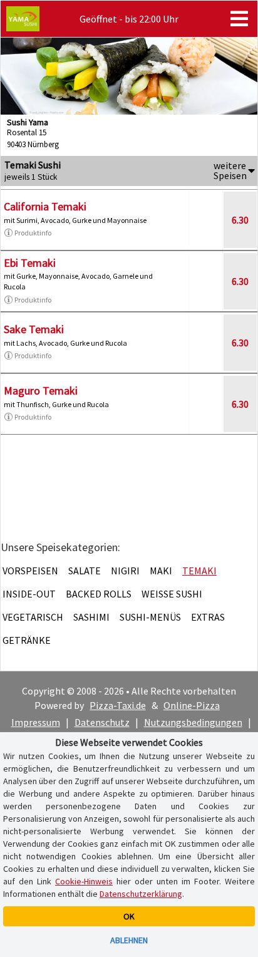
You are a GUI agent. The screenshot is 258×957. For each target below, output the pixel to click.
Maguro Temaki (41, 390)
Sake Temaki (34, 329)
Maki (161, 570)
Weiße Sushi (172, 593)
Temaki (199, 570)
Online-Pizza (191, 705)
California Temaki (45, 206)
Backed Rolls (99, 593)
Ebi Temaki (30, 263)
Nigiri (125, 570)
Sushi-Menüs (150, 617)
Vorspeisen (30, 570)
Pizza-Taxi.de (118, 705)
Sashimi (91, 617)
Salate (84, 570)
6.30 (240, 220)
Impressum (35, 722)
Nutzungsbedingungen (193, 722)
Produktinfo (32, 232)
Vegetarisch (33, 617)
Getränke (27, 640)
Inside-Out (29, 593)
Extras (208, 617)
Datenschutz (102, 722)
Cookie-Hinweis (84, 881)
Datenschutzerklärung (141, 893)
